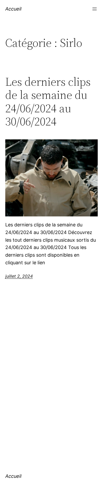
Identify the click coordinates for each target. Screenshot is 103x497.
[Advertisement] (51, 381)
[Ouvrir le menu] (94, 9)
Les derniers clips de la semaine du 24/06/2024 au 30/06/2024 (48, 101)
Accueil (13, 9)
